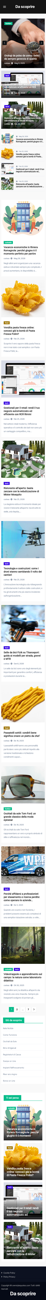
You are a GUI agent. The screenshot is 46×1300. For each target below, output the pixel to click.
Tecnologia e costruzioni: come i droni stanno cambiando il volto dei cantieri (23, 571)
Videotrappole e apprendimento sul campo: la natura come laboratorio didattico (23, 977)
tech (7, 75)
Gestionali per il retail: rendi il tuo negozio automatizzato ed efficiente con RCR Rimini (22, 87)
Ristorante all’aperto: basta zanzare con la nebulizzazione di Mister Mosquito (22, 119)
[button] (41, 43)
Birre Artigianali (9, 1048)
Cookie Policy (9, 1273)
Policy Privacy (9, 1277)
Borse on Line (9, 1081)
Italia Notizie (8, 1028)
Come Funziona (10, 1035)
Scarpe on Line (9, 1061)
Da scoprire (25, 6)
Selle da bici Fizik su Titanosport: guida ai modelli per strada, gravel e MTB (22, 655)
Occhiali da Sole (10, 1041)
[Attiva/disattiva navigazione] (4, 6)
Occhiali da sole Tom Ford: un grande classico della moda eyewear (20, 816)
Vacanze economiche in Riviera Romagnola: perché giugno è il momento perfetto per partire (29, 141)
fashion (8, 23)
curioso (7, 63)
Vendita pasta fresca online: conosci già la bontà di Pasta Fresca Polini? (28, 156)
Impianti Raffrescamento (13, 1067)
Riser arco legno (10, 1074)
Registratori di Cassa (12, 1054)
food (6, 323)
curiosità (8, 242)
